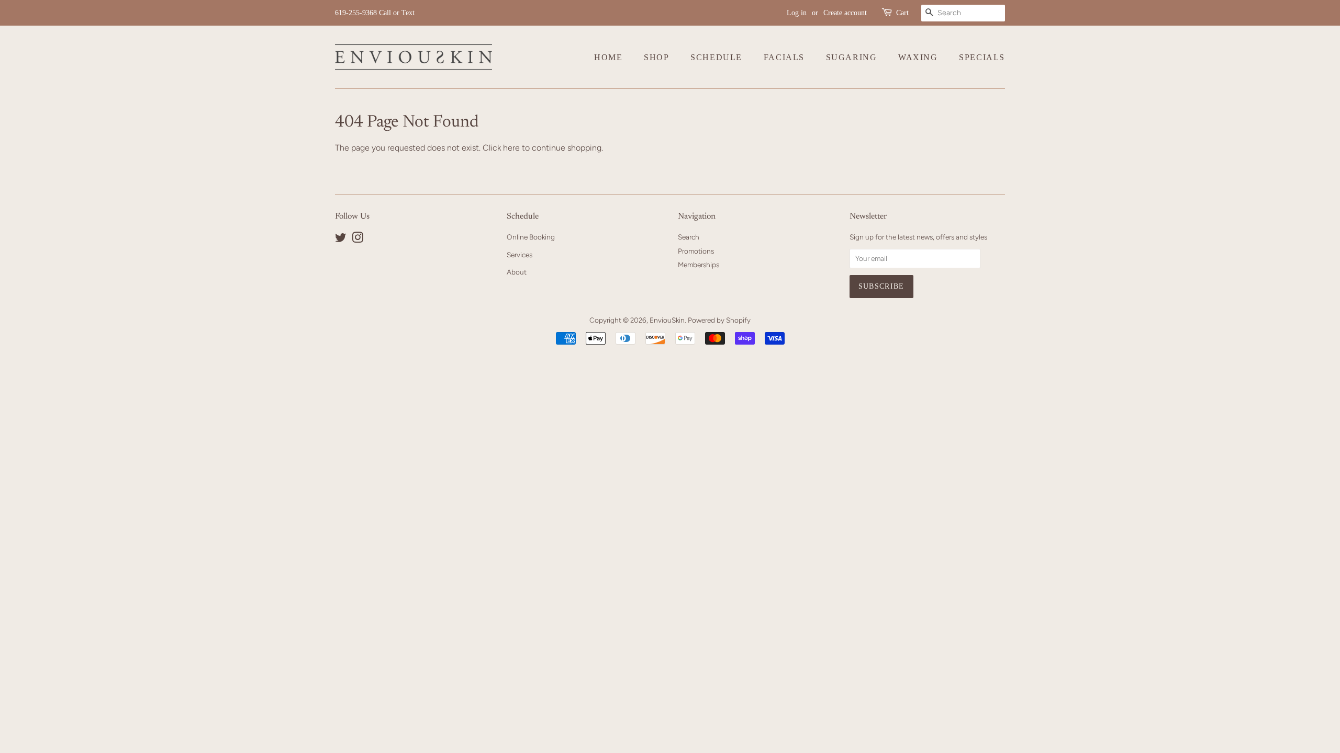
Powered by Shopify (719, 320)
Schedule (716, 57)
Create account (845, 13)
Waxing (918, 57)
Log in (797, 13)
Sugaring (851, 57)
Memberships (698, 264)
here (511, 148)
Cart (902, 13)
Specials (982, 57)
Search (688, 237)
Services (519, 254)
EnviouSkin (667, 320)
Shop (656, 57)
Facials (784, 57)
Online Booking (531, 237)
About (517, 272)
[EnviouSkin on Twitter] (341, 239)
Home (608, 57)
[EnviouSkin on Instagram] (357, 239)
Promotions (696, 251)
